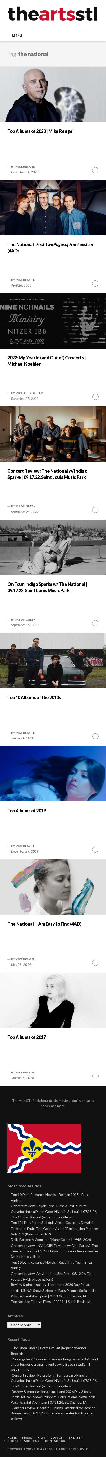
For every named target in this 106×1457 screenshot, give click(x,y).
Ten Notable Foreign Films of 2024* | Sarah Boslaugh (51, 1301)
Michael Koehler (29, 393)
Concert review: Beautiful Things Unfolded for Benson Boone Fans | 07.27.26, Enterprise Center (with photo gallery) (53, 1413)
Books (12, 1441)
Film (41, 1437)
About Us (31, 1441)
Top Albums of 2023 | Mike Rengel (40, 131)
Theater (75, 1437)
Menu (17, 36)
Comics (56, 1437)
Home (12, 1437)
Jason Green (25, 506)
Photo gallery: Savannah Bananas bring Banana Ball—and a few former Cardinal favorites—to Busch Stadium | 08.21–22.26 (54, 1364)
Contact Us (55, 1441)
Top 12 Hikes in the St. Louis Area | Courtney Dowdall (52, 1222)
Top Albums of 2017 (26, 1037)
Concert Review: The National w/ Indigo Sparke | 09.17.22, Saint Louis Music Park (47, 474)
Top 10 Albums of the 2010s (34, 697)
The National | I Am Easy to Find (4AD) (44, 924)
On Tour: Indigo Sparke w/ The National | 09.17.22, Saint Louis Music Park (47, 587)
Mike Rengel (25, 166)
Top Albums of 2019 (26, 810)
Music (27, 1437)
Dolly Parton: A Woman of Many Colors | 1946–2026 (51, 1239)
